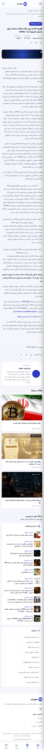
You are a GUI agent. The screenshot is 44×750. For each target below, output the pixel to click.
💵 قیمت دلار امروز (21, 642)
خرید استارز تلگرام (21, 647)
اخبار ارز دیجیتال (33, 11)
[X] (31, 43)
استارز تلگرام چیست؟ (21, 682)
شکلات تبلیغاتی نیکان (21, 652)
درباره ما (40, 718)
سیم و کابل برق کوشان (21, 637)
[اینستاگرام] (40, 709)
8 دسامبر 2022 (22, 317)
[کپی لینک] (40, 43)
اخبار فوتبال (21, 657)
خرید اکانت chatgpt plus (21, 662)
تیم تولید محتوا (37, 38)
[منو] (40, 4)
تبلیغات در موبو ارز (36, 726)
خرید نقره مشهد (21, 667)
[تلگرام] (36, 43)
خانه (41, 11)
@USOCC (25, 301)
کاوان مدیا (16, 739)
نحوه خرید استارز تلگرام (21, 677)
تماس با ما (39, 722)
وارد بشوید (23, 519)
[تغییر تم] (4, 4)
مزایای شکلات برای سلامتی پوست (21, 672)
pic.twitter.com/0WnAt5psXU (25, 311)
